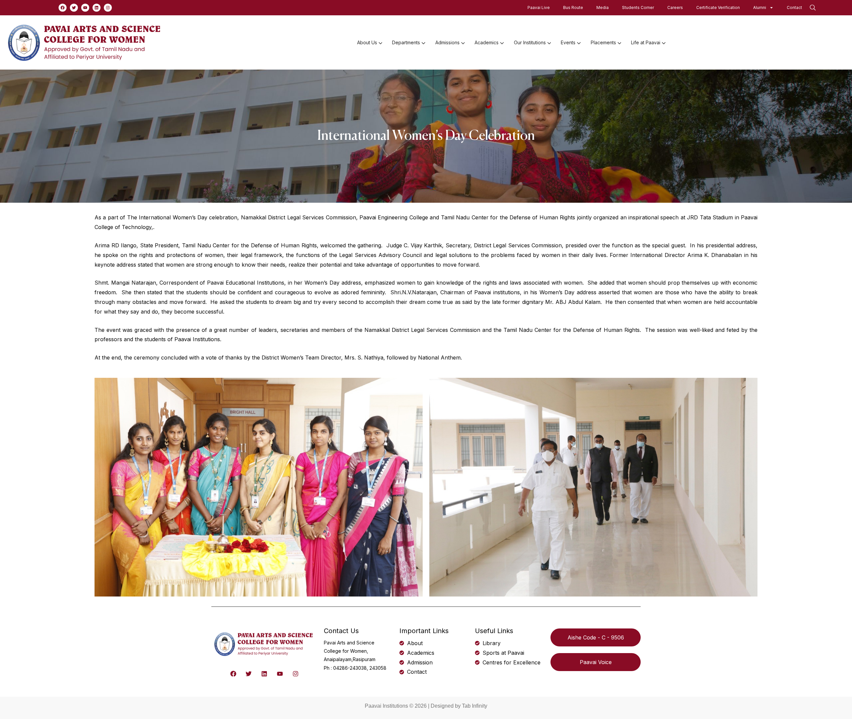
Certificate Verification (718, 7)
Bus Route (573, 7)
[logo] (85, 42)
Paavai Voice (596, 662)
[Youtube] (85, 8)
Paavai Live (539, 7)
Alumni (759, 7)
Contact (794, 7)
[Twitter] (74, 8)
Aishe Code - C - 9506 (595, 637)
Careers (675, 7)
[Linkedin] (97, 8)
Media (602, 7)
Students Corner (638, 7)
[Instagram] (108, 8)
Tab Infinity (474, 706)
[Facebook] (63, 8)
